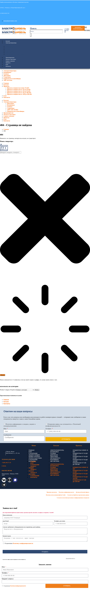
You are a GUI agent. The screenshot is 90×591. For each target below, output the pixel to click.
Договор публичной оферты (82, 492)
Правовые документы (52, 492)
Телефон (48, 429)
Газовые (9, 49)
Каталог (8, 41)
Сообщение (7, 435)
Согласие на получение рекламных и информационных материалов (73, 497)
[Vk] (4, 480)
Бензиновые (10, 48)
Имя (5, 429)
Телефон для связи (59, 521)
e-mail (4, 466)
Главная (6, 83)
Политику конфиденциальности (23, 543)
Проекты (8, 63)
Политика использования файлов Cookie (55, 495)
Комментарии (7, 536)
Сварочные (10, 51)
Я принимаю (19, 543)
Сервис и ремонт (10, 61)
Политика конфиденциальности (66, 492)
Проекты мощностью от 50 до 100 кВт (19, 92)
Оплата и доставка (11, 59)
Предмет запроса (7, 579)
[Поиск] (30, 35)
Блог (7, 64)
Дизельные (10, 46)
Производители (10, 57)
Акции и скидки (34, 455)
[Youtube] (9, 480)
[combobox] (10, 152)
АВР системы (8, 80)
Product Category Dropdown (8, 390)
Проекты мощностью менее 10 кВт (18, 88)
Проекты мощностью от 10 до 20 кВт (18, 89)
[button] (33, 28)
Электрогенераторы (11, 43)
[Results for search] (45, 329)
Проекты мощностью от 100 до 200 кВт (19, 94)
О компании (33, 453)
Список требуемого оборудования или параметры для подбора (21, 527)
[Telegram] (4, 485)
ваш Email (6, 521)
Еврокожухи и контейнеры (16, 54)
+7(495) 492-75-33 (6, 462)
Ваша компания (7, 515)
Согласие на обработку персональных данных (78, 495)
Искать (37, 390)
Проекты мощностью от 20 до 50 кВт (18, 91)
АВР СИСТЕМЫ (11, 52)
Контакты (8, 66)
